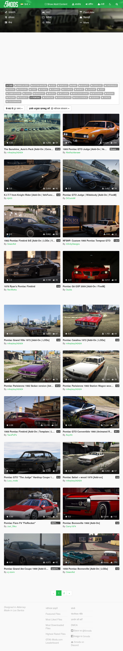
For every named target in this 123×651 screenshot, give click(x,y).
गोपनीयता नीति (77, 613)
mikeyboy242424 (15, 152)
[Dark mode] (110, 4)
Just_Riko (11, 526)
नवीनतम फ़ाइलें (51, 608)
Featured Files (53, 613)
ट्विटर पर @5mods (82, 630)
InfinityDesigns (73, 243)
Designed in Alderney (15, 607)
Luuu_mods (12, 480)
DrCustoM (70, 198)
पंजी (102, 4)
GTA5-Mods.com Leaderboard (54, 641)
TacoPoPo (12, 434)
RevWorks (12, 289)
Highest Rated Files (56, 633)
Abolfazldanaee (73, 152)
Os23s (69, 289)
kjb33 (9, 198)
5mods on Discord (77, 643)
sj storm (11, 571)
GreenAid (11, 243)
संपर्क (73, 608)
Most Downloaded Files (55, 626)
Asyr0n (69, 434)
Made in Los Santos (14, 610)
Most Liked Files (54, 619)
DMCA (74, 625)
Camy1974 (71, 526)
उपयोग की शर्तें (76, 619)
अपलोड (77, 4)
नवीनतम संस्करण (48, 108)
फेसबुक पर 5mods (81, 636)
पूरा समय (13, 108)
